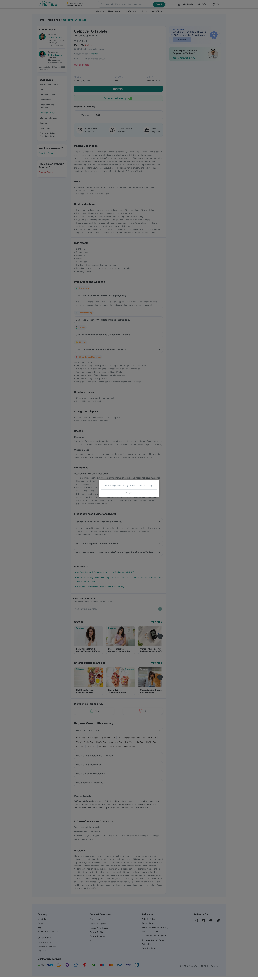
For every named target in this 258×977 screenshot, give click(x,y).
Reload (129, 492)
